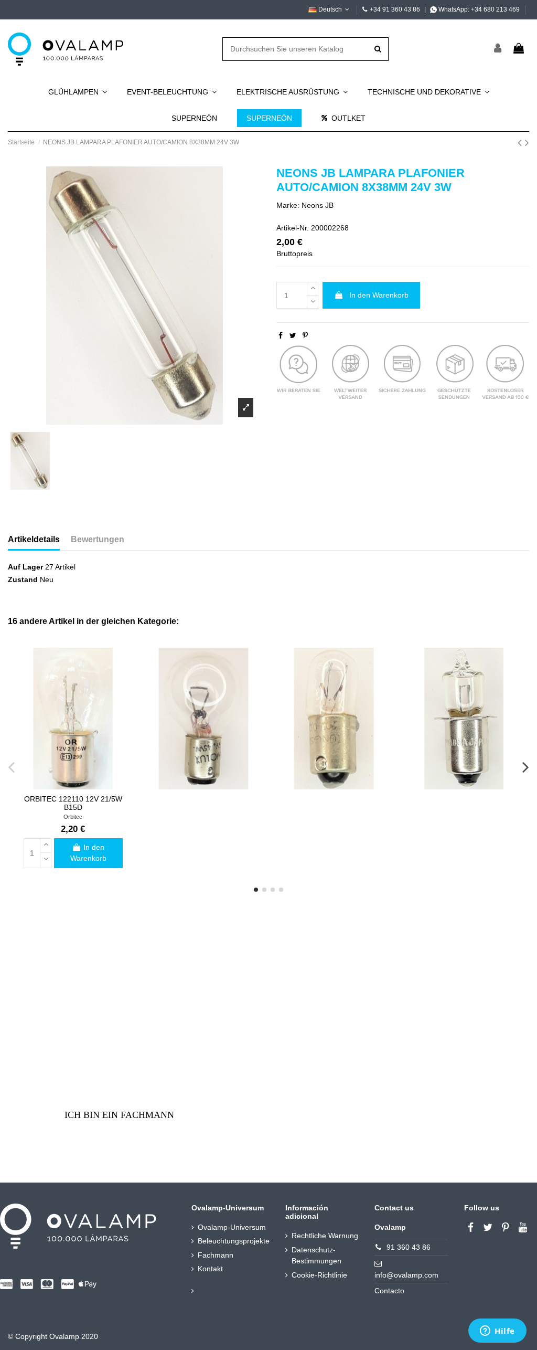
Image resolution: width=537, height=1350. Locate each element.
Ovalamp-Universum (232, 1227)
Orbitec (72, 817)
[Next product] (527, 142)
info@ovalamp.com (406, 1275)
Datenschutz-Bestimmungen (316, 1255)
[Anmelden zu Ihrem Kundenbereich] (498, 49)
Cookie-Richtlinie (319, 1275)
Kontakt (210, 1268)
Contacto (389, 1290)
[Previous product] (521, 142)
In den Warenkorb (379, 295)
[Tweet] (292, 335)
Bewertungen (97, 539)
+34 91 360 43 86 (395, 9)
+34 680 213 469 (495, 9)
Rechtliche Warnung (325, 1235)
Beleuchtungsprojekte (234, 1241)
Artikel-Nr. (292, 228)
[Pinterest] (305, 335)
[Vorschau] (73, 785)
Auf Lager (25, 567)
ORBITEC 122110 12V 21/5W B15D (73, 803)
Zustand (23, 579)
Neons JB (318, 205)
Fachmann (215, 1255)
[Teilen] (280, 335)
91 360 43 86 (408, 1247)
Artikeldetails (34, 539)
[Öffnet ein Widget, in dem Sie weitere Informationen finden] (497, 1332)
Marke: (287, 205)
